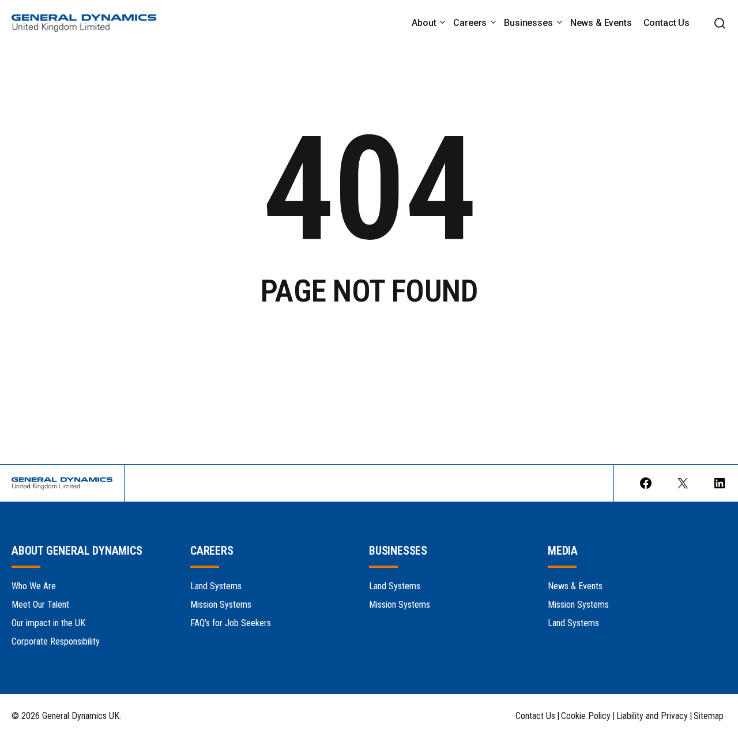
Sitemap (709, 716)
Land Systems (216, 586)
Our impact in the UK (48, 622)
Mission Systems (220, 604)
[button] (719, 23)
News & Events (575, 586)
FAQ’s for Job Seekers (230, 622)
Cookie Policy (586, 716)
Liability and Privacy (652, 716)
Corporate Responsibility (56, 641)
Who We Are (34, 586)
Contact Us (535, 716)
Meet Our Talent (40, 604)
